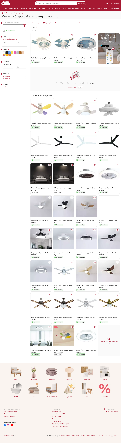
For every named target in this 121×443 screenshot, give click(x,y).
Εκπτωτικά (105, 396)
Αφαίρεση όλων (72, 87)
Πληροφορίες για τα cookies (60, 426)
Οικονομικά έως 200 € (10, 39)
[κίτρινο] (12, 52)
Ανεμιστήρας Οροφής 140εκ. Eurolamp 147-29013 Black (70, 155)
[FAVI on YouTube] (12, 425)
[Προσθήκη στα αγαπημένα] (49, 35)
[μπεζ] (23, 52)
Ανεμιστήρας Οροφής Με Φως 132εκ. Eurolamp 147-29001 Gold (50, 317)
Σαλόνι (34, 396)
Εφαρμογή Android (113, 411)
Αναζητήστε (81, 3)
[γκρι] (17, 52)
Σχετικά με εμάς (56, 411)
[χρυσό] (6, 55)
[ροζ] (15, 52)
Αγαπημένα (48, 23)
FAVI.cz (63, 435)
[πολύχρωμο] (4, 55)
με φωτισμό (6, 76)
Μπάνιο (16, 396)
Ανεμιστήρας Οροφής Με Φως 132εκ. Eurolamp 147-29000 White (73, 285)
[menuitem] (4, 9)
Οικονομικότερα (69, 23)
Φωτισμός (9, 13)
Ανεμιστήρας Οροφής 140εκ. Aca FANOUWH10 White (92, 155)
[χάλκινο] (9, 55)
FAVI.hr (88, 435)
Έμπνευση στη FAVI (57, 419)
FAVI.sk (68, 435)
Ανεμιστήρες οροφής (20, 13)
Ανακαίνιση (87, 379)
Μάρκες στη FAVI (57, 416)
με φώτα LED (7, 78)
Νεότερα (58, 23)
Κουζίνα (104, 379)
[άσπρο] (4, 52)
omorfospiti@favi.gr (11, 411)
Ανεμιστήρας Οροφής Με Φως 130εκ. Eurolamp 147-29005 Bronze (73, 317)
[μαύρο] (6, 52)
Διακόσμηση (34, 379)
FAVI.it (93, 435)
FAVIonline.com (8, 435)
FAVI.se (98, 435)
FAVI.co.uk (104, 435)
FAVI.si (115, 435)
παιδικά (5, 87)
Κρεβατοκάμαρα (52, 396)
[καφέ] (20, 52)
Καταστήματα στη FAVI (58, 414)
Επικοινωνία (7, 414)
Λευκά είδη (52, 379)
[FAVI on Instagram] (8, 425)
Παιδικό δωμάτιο (69, 397)
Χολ (87, 396)
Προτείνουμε (36, 23)
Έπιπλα (16, 379)
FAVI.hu (83, 435)
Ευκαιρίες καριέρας (10, 416)
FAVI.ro (78, 435)
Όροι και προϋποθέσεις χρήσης (61, 423)
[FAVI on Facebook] (5, 425)
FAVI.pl (73, 435)
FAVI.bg (110, 435)
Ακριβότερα (80, 23)
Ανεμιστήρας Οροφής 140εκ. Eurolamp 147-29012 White (47, 155)
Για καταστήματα (57, 421)
